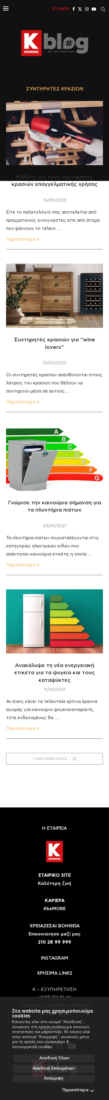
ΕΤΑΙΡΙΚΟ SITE (54, 875)
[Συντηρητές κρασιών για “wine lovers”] (54, 296)
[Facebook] (73, 9)
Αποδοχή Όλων (54, 1058)
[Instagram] (87, 9)
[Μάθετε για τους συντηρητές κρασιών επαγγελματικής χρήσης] (54, 133)
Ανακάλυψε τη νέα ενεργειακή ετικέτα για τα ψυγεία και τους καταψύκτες (54, 673)
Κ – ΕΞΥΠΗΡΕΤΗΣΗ (54, 989)
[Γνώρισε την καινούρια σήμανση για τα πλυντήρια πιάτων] (54, 458)
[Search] (103, 9)
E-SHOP (61, 9)
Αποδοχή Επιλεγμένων (53, 1068)
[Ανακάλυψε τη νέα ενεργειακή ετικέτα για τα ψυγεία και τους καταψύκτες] (54, 621)
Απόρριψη (53, 1078)
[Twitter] (80, 9)
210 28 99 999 (54, 942)
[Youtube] (94, 9)
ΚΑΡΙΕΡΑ (54, 900)
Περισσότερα (75, 1090)
